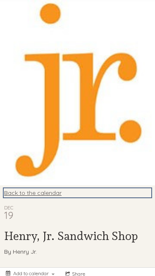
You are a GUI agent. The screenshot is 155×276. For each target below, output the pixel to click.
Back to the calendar (33, 193)
